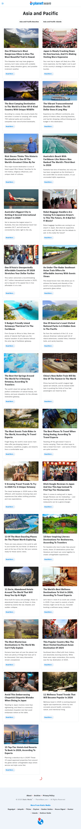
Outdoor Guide (45, 813)
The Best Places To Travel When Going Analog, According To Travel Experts (59, 434)
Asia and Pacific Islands (52, 22)
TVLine (28, 809)
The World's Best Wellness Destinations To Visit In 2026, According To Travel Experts (58, 592)
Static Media (27, 799)
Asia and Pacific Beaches (29, 22)
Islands (35, 813)
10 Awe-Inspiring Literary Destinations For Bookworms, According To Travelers (58, 539)
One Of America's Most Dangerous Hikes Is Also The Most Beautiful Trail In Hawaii (20, 54)
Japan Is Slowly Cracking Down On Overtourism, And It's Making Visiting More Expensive (59, 54)
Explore (36, 809)
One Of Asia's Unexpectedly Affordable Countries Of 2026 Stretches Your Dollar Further (20, 270)
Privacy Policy (48, 795)
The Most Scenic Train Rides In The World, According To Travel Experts (20, 434)
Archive (37, 795)
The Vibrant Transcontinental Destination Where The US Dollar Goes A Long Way (58, 106)
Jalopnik (20, 809)
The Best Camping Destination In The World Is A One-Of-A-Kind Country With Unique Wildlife (21, 106)
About (29, 795)
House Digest (60, 809)
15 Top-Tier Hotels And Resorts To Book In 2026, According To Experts (21, 750)
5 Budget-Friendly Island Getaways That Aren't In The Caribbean (19, 326)
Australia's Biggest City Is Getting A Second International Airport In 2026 (20, 215)
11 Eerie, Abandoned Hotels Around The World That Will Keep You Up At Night (19, 592)
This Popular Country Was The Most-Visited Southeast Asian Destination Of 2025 (58, 645)
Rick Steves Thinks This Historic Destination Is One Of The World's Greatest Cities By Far (21, 159)
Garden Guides (47, 809)
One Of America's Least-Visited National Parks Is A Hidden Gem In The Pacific (59, 326)
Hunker (70, 809)
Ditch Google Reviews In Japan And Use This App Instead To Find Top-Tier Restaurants (58, 487)
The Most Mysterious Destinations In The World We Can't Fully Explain (20, 645)
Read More (9, 74)
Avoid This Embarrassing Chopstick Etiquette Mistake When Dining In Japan (19, 697)
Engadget (11, 809)
